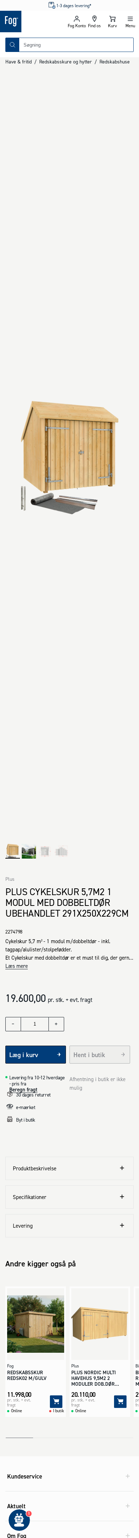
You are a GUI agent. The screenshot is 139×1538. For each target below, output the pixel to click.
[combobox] (76, 45)
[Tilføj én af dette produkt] (56, 1024)
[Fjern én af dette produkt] (13, 1024)
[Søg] (12, 45)
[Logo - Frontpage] (34, 21)
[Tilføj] (56, 1401)
